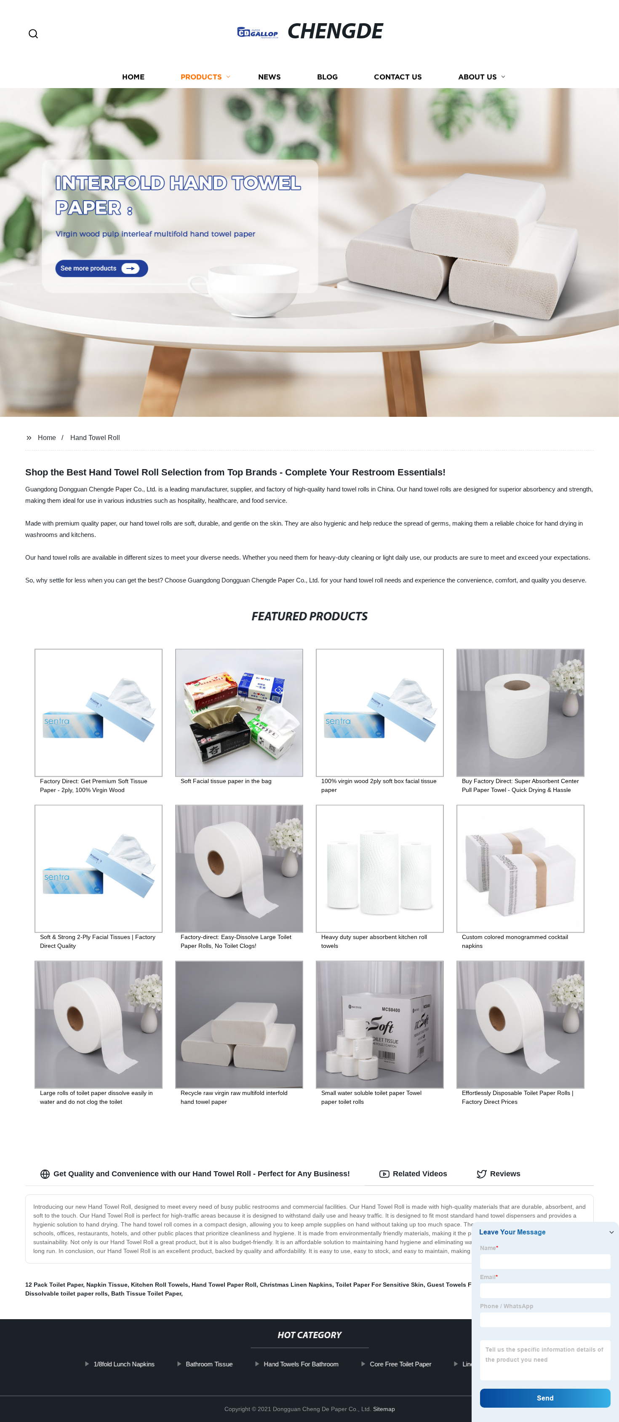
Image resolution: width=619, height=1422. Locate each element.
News (269, 77)
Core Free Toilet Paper (400, 1364)
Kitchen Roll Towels (159, 1284)
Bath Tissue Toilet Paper (146, 1293)
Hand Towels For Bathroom (301, 1364)
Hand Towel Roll (95, 437)
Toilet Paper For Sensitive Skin (380, 1284)
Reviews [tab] (505, 1174)
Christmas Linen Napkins (296, 1284)
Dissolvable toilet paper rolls (66, 1293)
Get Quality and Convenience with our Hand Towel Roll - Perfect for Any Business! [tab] (201, 1174)
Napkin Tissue (107, 1284)
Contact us (398, 77)
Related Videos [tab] (420, 1174)
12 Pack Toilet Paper (54, 1284)
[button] (33, 34)
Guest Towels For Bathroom (467, 1284)
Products (201, 77)
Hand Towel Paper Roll (224, 1284)
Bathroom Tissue (209, 1364)
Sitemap (384, 1409)
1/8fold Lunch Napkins (124, 1364)
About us (477, 77)
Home (133, 77)
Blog (327, 77)
